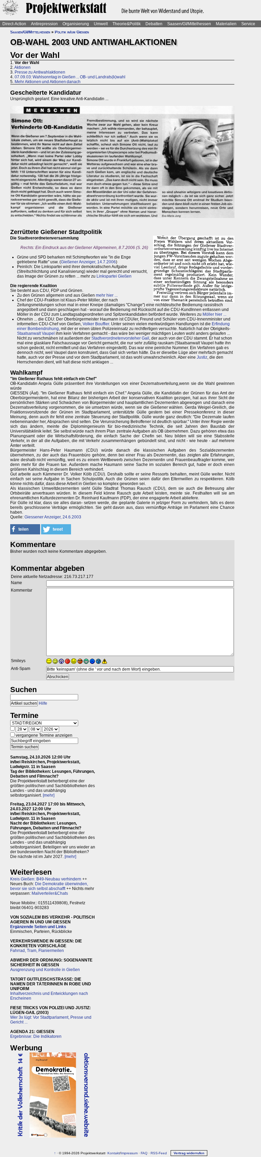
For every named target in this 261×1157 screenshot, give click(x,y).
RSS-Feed (159, 1153)
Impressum (129, 1153)
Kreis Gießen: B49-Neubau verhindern (45, 879)
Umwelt (101, 23)
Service (248, 23)
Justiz (202, 357)
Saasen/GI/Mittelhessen (189, 23)
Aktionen (22, 67)
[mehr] (48, 795)
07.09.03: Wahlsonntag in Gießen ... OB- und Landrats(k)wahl (70, 77)
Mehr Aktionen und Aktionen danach (48, 81)
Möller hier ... (214, 314)
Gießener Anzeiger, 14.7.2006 (88, 262)
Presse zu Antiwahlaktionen (40, 72)
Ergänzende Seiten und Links (38, 926)
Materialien (226, 23)
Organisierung (76, 23)
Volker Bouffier (96, 324)
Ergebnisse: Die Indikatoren (36, 1036)
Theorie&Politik (126, 23)
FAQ (144, 1153)
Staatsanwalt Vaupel (36, 333)
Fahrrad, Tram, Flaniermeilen (37, 950)
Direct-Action (14, 23)
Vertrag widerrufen (189, 1153)
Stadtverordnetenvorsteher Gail (120, 338)
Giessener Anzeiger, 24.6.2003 (52, 517)
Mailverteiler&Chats (50, 893)
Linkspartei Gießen (114, 276)
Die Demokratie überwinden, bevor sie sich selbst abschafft (49, 886)
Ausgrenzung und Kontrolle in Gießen (45, 969)
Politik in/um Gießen (72, 32)
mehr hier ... (107, 295)
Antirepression (44, 23)
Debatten (153, 23)
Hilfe (43, 703)
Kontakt (113, 1153)
